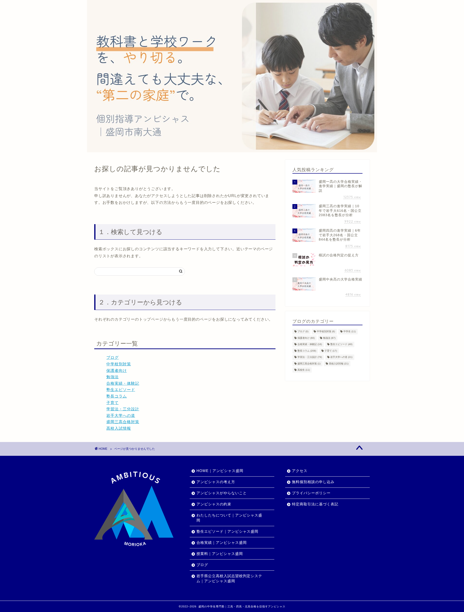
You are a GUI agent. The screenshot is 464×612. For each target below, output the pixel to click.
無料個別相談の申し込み (313, 482)
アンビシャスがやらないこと (221, 493)
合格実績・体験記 (122, 383)
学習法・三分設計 (122, 409)
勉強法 (112, 377)
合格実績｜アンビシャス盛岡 (221, 542)
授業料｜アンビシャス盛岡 (219, 554)
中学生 (349, 331)
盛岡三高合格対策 (122, 422)
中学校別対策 (118, 364)
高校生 (303, 370)
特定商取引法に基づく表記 (315, 504)
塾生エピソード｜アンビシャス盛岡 (227, 531)
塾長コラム (116, 396)
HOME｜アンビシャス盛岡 (219, 471)
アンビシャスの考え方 (215, 482)
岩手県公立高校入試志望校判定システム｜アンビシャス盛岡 (229, 578)
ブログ (112, 357)
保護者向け (116, 371)
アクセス (299, 471)
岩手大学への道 (120, 415)
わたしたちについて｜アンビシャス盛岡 (229, 517)
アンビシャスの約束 (213, 504)
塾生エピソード (120, 390)
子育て (112, 403)
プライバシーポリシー (311, 493)
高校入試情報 (118, 428)
